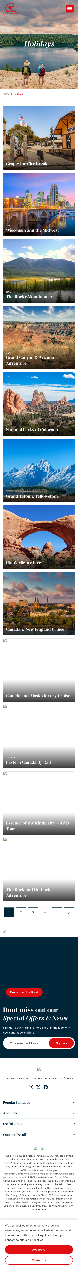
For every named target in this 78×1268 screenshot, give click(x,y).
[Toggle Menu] (69, 8)
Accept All (39, 1249)
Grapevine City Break (24, 992)
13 (57, 912)
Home (6, 93)
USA (8, 159)
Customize (39, 1260)
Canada (11, 292)
